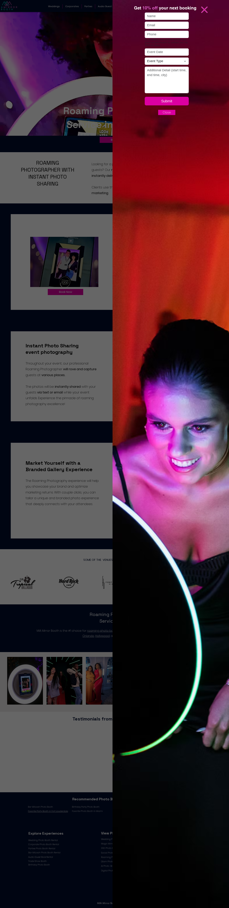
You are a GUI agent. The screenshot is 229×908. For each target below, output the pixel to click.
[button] (204, 10)
